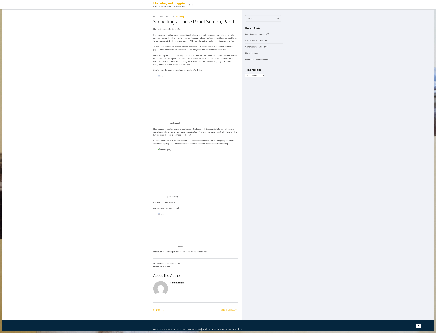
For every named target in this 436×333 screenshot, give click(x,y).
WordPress (238, 329)
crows (162, 267)
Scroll (418, 326)
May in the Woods (252, 53)
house (167, 263)
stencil (173, 263)
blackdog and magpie (169, 3)
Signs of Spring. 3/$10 (229, 310)
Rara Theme (219, 329)
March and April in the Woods (257, 59)
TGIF (178, 263)
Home (191, 5)
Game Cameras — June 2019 (256, 47)
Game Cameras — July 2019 (256, 40)
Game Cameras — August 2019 (257, 34)
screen (167, 267)
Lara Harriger (180, 17)
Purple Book (158, 310)
